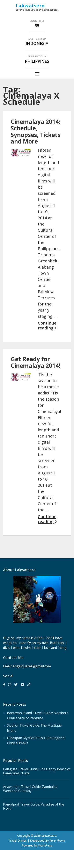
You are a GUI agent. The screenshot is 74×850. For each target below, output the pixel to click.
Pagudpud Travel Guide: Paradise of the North (33, 806)
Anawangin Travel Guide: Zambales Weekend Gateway (30, 788)
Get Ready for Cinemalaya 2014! (35, 362)
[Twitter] (15, 684)
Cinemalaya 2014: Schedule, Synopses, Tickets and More (35, 131)
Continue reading (47, 325)
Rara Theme (57, 840)
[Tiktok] (28, 684)
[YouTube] (22, 684)
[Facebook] (4, 684)
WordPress (45, 845)
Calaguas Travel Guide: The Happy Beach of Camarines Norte (37, 771)
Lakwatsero (30, 5)
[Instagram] (9, 684)
